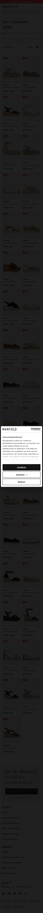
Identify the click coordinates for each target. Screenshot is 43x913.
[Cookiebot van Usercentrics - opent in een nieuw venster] (30, 429)
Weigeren (21, 482)
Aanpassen (20, 475)
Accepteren (21, 467)
